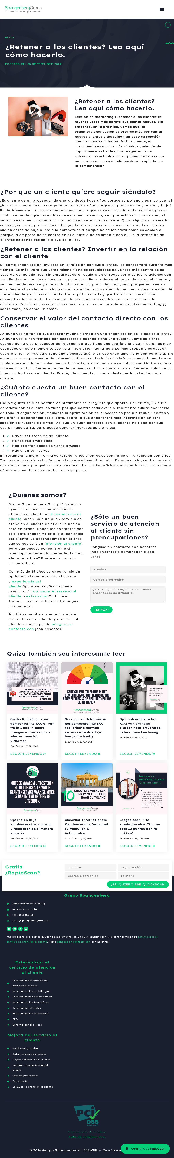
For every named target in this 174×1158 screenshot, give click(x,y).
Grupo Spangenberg (61, 1150)
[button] (162, 9)
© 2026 (35, 1150)
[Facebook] (9, 929)
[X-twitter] (20, 929)
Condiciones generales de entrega (87, 1132)
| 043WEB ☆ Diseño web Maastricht (113, 1150)
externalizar (37, 596)
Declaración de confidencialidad (87, 1137)
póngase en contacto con (73, 942)
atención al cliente (63, 543)
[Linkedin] (14, 929)
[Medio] (26, 929)
